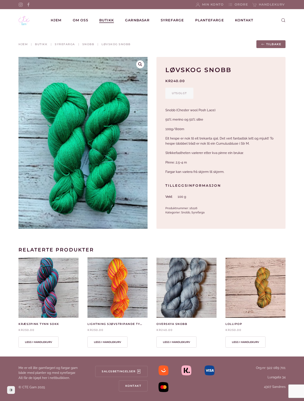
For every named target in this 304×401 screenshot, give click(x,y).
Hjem (56, 20)
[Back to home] (24, 20)
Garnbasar (137, 20)
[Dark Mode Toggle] (11, 390)
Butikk (106, 20)
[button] (283, 20)
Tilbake (274, 44)
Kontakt (244, 20)
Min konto (213, 4)
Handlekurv (272, 4)
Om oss (80, 20)
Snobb (185, 212)
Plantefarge (209, 20)
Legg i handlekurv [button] (38, 342)
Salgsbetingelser (119, 371)
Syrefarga (198, 212)
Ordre (241, 4)
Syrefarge (172, 20)
